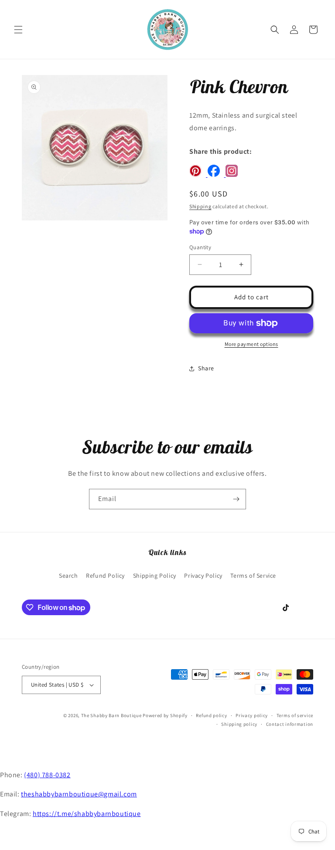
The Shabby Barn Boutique (111, 715)
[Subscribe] (236, 499)
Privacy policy (252, 715)
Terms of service (295, 715)
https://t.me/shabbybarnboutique (87, 813)
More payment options (251, 344)
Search (68, 575)
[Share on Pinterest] (198, 174)
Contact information (289, 724)
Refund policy (211, 715)
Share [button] (206, 368)
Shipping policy (239, 724)
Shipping (200, 206)
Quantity (200, 247)
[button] (18, 29)
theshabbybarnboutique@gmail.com (79, 794)
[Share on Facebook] (217, 174)
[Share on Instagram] (234, 174)
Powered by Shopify (165, 715)
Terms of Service (253, 575)
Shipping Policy (154, 575)
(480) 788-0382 (47, 774)
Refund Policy (105, 575)
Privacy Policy (203, 575)
